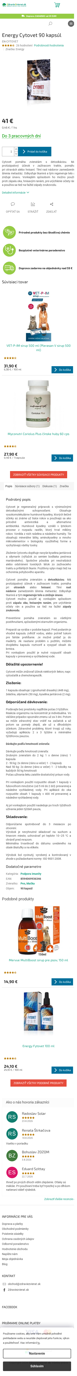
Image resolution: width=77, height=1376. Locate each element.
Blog (5, 1264)
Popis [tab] (8, 486)
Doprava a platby (12, 1223)
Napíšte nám (10, 1254)
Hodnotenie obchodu (15, 1249)
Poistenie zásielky (12, 1233)
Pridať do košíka (37, 151)
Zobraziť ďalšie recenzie (58, 1199)
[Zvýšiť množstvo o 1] (16, 149)
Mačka (30, 883)
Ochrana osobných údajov (18, 1239)
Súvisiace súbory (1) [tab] (27, 486)
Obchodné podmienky (15, 1228)
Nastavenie (37, 1353)
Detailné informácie (13, 192)
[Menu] (71, 24)
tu (39, 1342)
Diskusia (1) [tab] (49, 486)
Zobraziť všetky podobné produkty (38, 1083)
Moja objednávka (12, 1259)
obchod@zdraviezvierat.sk (24, 1284)
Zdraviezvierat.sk (18, 1289)
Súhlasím (37, 1366)
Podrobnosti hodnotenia (49, 45)
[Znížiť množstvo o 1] (16, 154)
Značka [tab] (64, 486)
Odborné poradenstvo (15, 1243)
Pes (23, 883)
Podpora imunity (31, 873)
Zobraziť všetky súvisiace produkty (38, 474)
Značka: (15, 49)
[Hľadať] (50, 24)
